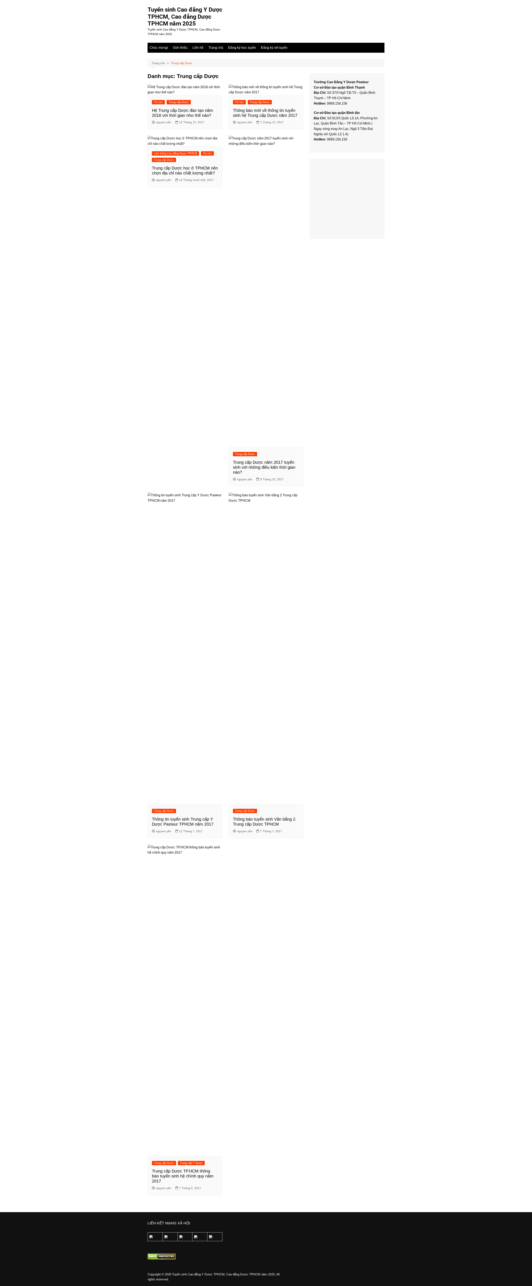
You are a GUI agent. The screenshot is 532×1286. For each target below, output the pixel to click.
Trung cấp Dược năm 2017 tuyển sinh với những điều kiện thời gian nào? (264, 467)
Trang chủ (215, 47)
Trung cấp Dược (179, 102)
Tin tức (158, 102)
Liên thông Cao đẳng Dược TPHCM (175, 153)
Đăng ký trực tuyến (242, 47)
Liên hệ (197, 47)
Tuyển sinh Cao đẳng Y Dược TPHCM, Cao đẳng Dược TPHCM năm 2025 (185, 16)
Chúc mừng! (159, 47)
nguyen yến (163, 122)
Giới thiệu (180, 47)
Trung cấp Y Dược (191, 1163)
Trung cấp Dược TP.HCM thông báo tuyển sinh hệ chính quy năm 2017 (182, 1176)
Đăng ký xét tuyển (274, 47)
